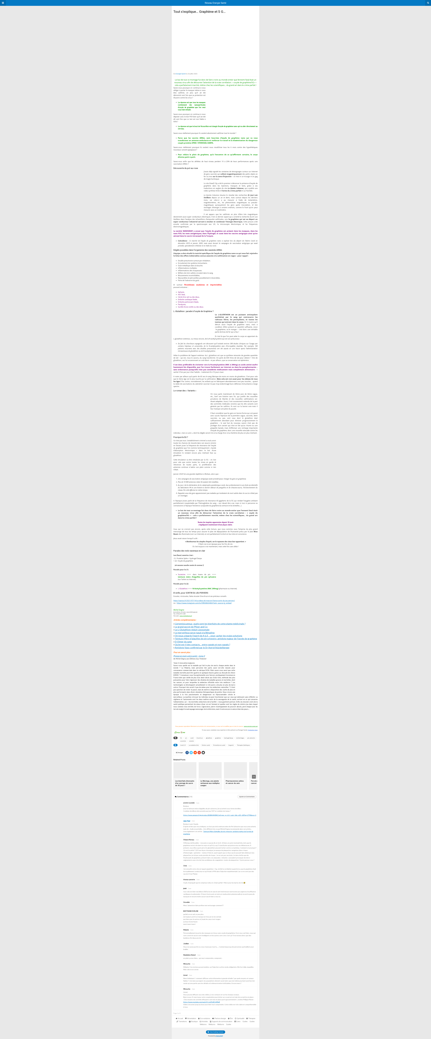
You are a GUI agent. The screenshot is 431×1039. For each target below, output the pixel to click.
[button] (3, 3)
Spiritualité (240, 1018)
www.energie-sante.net (251, 726)
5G (181, 738)
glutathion (209, 738)
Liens (238, 1021)
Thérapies (251, 1018)
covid (192, 738)
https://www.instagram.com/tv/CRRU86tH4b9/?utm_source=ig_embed (204, 603)
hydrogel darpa (228, 738)
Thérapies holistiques (243, 745)
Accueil (180, 1018)
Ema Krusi (200, 738)
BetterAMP (219, 1036)
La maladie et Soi (194, 745)
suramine (183, 741)
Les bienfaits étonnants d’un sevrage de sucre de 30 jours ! (184, 783)
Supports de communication (222, 1021)
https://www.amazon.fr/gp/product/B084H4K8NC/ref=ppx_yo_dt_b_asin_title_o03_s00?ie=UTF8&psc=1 (219, 815)
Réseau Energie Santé (215, 3)
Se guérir (231, 745)
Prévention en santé (219, 745)
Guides (245, 1021)
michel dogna (240, 738)
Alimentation (191, 1018)
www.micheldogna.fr (186, 616)
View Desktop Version (216, 1032)
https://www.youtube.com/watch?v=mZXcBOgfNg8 (201, 1002)
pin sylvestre (251, 738)
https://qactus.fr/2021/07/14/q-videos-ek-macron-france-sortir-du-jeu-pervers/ (204, 600)
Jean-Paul (186, 821)
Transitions (183, 1021)
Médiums (203, 1024)
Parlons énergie (220, 1018)
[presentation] (254, 777)
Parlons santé (206, 745)
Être (231, 1018)
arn (186, 738)
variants (191, 741)
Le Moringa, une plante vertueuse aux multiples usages (210, 783)
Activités (205, 1021)
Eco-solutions (205, 1018)
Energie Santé (181, 74)
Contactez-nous (253, 730)
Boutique (194, 1021)
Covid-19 (183, 745)
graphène (218, 738)
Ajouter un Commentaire (247, 796)
